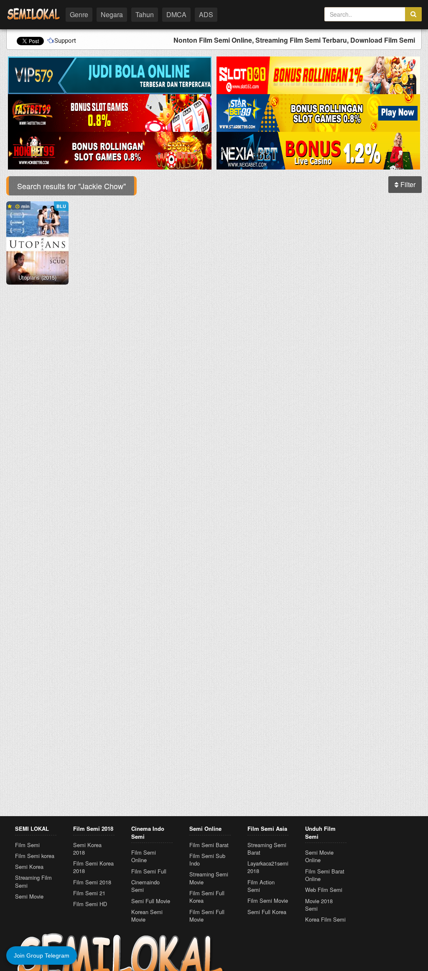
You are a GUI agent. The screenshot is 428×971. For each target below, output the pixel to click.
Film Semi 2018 (92, 882)
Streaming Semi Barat (266, 848)
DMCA (176, 14)
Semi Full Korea (266, 912)
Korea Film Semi (325, 919)
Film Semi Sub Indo (207, 859)
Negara (112, 14)
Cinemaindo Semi (145, 886)
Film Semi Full (148, 871)
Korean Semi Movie (147, 915)
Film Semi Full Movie (206, 915)
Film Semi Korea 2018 (93, 867)
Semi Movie (29, 896)
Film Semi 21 (89, 893)
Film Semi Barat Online (324, 875)
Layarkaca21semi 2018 (267, 867)
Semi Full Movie (150, 901)
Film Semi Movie (267, 900)
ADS (206, 14)
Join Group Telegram (41, 955)
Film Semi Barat (209, 845)
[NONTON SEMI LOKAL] (33, 14)
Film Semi (27, 845)
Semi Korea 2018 (87, 848)
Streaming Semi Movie (208, 878)
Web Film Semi (323, 890)
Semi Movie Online (319, 856)
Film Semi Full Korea (206, 896)
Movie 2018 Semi (319, 904)
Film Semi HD (90, 904)
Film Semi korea (34, 856)
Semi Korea (29, 867)
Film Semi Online (143, 856)
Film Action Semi (261, 886)
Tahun (144, 14)
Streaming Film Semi (33, 881)
